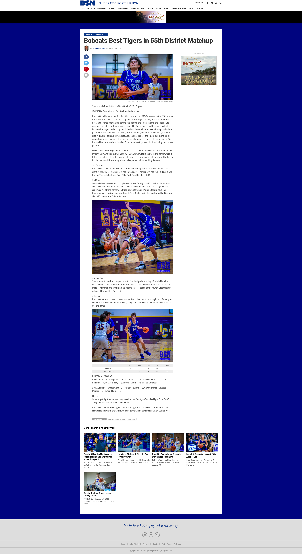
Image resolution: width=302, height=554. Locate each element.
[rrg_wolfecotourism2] (198, 84)
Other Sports (178, 8)
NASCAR (134, 8)
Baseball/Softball (118, 8)
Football (86, 8)
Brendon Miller (99, 48)
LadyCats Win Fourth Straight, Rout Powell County (133, 455)
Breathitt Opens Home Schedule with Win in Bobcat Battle (166, 455)
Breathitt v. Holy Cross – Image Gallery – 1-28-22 (97, 494)
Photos (201, 8)
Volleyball (146, 8)
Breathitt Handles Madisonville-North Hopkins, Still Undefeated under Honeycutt (98, 456)
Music (166, 8)
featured (131, 419)
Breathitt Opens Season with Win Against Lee (201, 455)
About (192, 8)
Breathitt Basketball (116, 419)
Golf (157, 8)
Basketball (99, 8)
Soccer (169, 544)
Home (123, 544)
